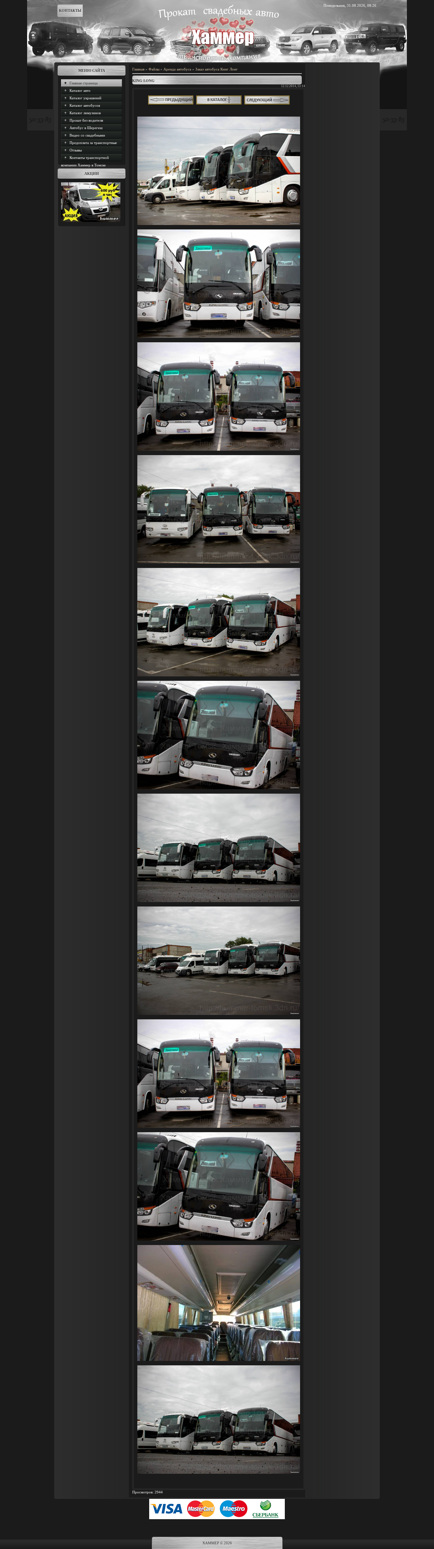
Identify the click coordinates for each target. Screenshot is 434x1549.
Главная (138, 69)
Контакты (70, 10)
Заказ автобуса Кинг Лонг (216, 69)
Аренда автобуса (177, 69)
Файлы (154, 69)
